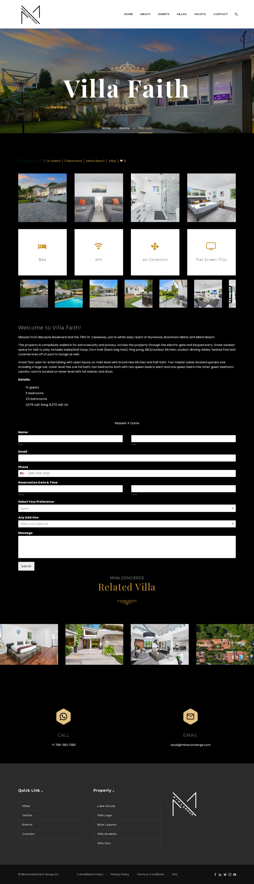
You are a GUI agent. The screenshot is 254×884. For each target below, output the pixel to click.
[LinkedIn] (220, 874)
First (20, 444)
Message (25, 533)
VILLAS (182, 14)
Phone (23, 467)
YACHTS (200, 14)
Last (133, 444)
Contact (28, 834)
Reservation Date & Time (39, 483)
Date (21, 494)
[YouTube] (234, 874)
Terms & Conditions (150, 874)
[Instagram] (229, 874)
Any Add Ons (29, 518)
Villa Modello (107, 834)
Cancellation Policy (90, 874)
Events (27, 824)
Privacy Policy (120, 874)
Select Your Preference (37, 502)
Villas (26, 806)
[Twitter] (225, 874)
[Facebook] (215, 874)
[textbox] (49, 524)
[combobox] (22, 473)
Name (24, 432)
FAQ (174, 874)
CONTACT (220, 14)
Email (23, 452)
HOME (128, 14)
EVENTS (163, 14)
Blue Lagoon (107, 824)
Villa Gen (104, 843)
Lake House (106, 806)
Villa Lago (104, 815)
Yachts (27, 815)
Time (134, 494)
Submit (26, 566)
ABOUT (145, 14)
